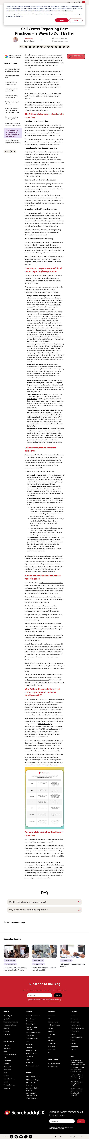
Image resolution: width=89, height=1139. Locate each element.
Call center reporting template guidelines (11, 118)
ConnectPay (7, 1060)
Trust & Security (76, 1025)
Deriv (5, 1051)
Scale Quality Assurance (33, 1032)
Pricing (73, 1040)
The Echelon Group (9, 1085)
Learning (6, 1031)
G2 (49, 1052)
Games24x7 (7, 1048)
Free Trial (73, 1049)
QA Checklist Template (33, 1077)
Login (75, 2)
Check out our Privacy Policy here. (55, 1000)
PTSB (5, 1073)
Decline (76, 20)
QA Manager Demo (54, 1064)
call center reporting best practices (52, 583)
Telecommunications (32, 1066)
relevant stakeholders (54, 332)
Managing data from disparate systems (11, 83)
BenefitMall (7, 1070)
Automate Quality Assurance (31, 1028)
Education (29, 1047)
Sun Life (6, 1076)
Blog (49, 1019)
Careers (73, 1034)
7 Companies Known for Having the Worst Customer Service (78, 1070)
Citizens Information (10, 1054)
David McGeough (29, 41)
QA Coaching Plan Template (31, 1084)
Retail (28, 1060)
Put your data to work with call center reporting (12, 142)
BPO (27, 1041)
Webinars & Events (54, 1025)
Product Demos (53, 1022)
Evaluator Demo (53, 1067)
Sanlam (6, 1082)
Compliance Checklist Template (32, 1089)
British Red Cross (9, 1079)
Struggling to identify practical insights (11, 96)
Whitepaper (51, 1043)
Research (51, 1031)
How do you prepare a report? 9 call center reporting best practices (12, 110)
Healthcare (29, 1057)
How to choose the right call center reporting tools (13, 124)
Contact (68, 2)
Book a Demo (75, 1046)
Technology (29, 1044)
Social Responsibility (77, 1037)
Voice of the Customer (33, 1016)
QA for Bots (7, 1019)
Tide (5, 1057)
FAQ (49, 1037)
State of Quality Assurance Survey (31, 1094)
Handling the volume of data (12, 77)
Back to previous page (16, 922)
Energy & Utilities (31, 1050)
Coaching (6, 1028)
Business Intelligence (10, 1025)
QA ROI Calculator (31, 1098)
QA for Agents (8, 1016)
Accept (62, 20)
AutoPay (6, 1064)
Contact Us (74, 1019)
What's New (51, 1049)
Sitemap (73, 1043)
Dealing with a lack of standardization (11, 90)
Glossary (51, 1040)
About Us (73, 1016)
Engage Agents (30, 1024)
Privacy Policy (75, 1031)
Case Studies (52, 1016)
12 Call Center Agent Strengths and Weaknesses (77, 1084)
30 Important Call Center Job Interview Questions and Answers (78, 1063)
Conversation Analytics (11, 1022)
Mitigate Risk (30, 1035)
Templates (51, 1034)
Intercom (6, 1045)
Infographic (51, 1046)
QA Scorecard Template (33, 1080)
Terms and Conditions (77, 1028)
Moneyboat (7, 1067)
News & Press (75, 1022)
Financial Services (31, 1053)
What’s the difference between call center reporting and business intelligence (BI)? (12, 133)
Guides (50, 1028)
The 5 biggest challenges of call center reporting (12, 70)
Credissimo (7, 1088)
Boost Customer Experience (31, 1020)
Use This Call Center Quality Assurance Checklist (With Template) (77, 1092)
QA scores (49, 530)
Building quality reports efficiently (12, 103)
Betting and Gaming (32, 1038)
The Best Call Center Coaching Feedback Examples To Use (77, 1077)
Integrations (7, 1034)
